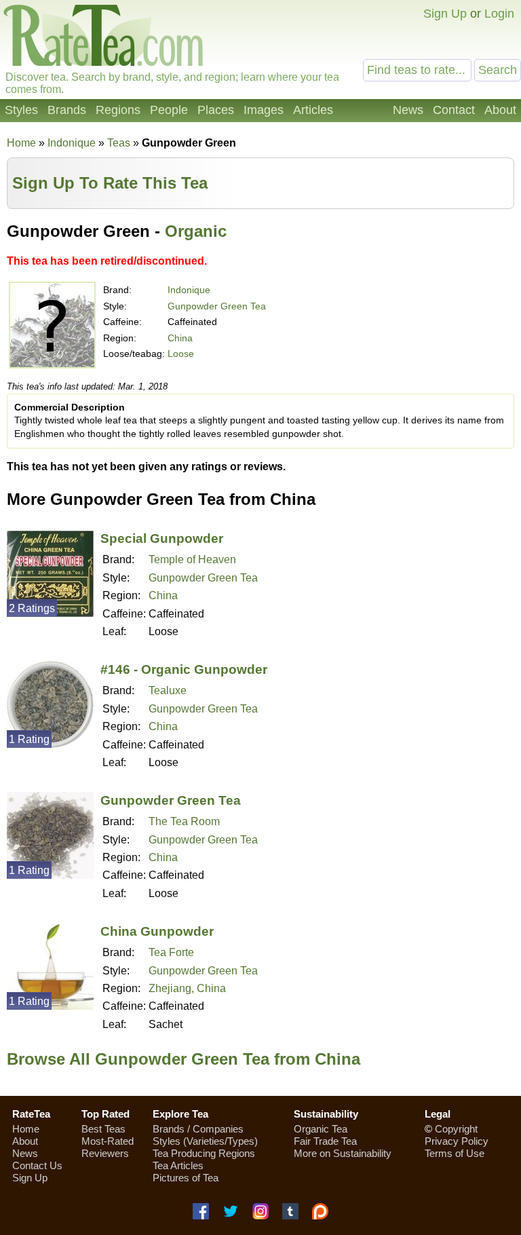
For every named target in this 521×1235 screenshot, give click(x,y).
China (180, 337)
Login (499, 13)
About (500, 110)
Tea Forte (171, 952)
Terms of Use (454, 1153)
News (408, 110)
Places (215, 110)
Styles (21, 110)
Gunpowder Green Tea (217, 306)
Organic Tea (320, 1129)
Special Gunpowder (161, 538)
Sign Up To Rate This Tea (110, 183)
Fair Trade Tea (325, 1141)
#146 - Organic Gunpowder (183, 669)
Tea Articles (178, 1165)
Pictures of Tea (185, 1177)
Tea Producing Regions (204, 1153)
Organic (196, 231)
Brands (66, 110)
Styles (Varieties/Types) (205, 1141)
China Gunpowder (157, 931)
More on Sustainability (342, 1153)
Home (21, 143)
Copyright (456, 1129)
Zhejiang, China (187, 988)
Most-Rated (107, 1141)
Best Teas (103, 1129)
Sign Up (445, 13)
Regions (118, 110)
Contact (454, 110)
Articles (313, 110)
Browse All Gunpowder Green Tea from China (183, 1059)
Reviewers (105, 1153)
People (169, 110)
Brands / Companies (198, 1129)
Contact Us (37, 1165)
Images (264, 110)
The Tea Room (184, 821)
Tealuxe (168, 690)
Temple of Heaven (192, 559)
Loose (181, 353)
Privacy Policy (456, 1141)
